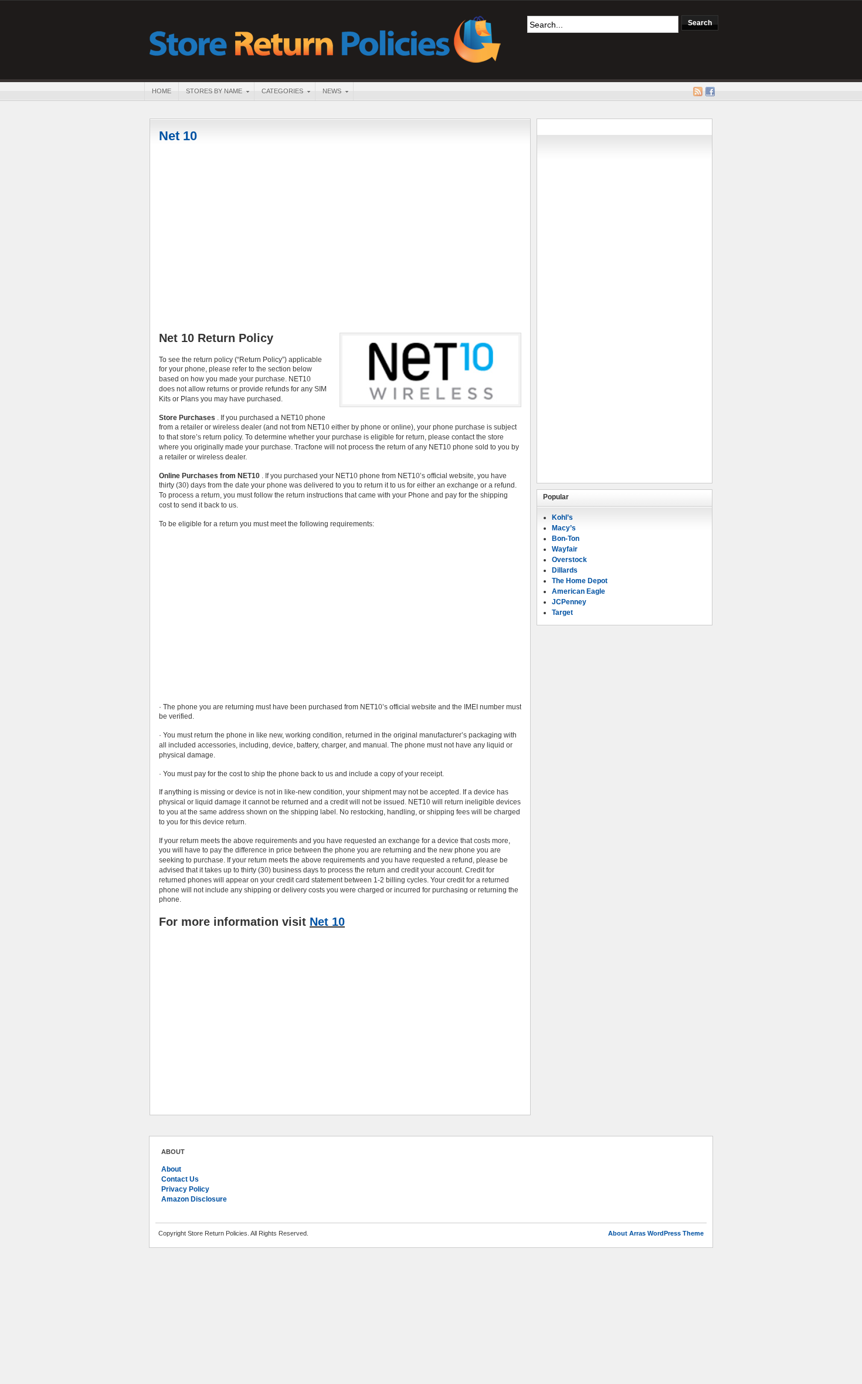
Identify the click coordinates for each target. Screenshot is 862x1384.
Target (562, 612)
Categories (278, 92)
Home (161, 90)
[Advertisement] (340, 239)
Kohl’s (562, 517)
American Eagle (578, 591)
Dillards (565, 570)
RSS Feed (698, 91)
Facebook (710, 91)
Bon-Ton (565, 538)
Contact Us (180, 1179)
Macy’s (564, 528)
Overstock (569, 560)
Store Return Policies (325, 38)
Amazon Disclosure (194, 1199)
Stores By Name (210, 92)
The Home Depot (580, 581)
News (328, 92)
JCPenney (569, 602)
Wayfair (565, 549)
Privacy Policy (185, 1189)
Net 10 (178, 135)
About (171, 1169)
